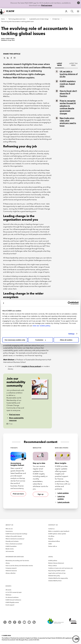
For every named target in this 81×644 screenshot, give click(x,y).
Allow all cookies (66, 340)
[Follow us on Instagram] (19, 622)
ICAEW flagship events (12, 602)
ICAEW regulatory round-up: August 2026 (68, 83)
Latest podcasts (63, 502)
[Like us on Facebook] (14, 622)
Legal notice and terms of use (56, 573)
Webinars (8, 595)
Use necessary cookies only (15, 340)
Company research (11, 568)
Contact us (51, 528)
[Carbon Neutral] (56, 621)
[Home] (8, 11)
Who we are (9, 528)
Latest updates (63, 493)
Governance (9, 531)
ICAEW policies (52, 560)
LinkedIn (8, 58)
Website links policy (54, 575)
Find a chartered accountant (14, 544)
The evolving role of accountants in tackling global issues (17, 21)
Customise (39, 340)
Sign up (40, 494)
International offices (54, 541)
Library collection (11, 573)
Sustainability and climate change (39, 19)
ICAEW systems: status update (57, 533)
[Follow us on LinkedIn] (9, 622)
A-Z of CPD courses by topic (14, 592)
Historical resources (11, 570)
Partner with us (52, 546)
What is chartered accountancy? (15, 539)
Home (3, 19)
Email (14, 58)
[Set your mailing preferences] (29, 622)
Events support (10, 605)
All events (8, 590)
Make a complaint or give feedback (58, 531)
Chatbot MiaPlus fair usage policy (58, 578)
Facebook (11, 58)
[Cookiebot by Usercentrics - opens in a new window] (69, 303)
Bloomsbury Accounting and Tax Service (17, 560)
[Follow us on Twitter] (5, 622)
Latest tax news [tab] (73, 64)
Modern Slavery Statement (56, 563)
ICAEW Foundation (11, 546)
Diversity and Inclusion (12, 541)
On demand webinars (12, 597)
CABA (50, 544)
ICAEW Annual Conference (13, 600)
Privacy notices (52, 565)
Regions (50, 539)
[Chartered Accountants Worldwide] (73, 621)
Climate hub (55, 19)
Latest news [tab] (59, 64)
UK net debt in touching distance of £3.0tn (69, 74)
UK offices (51, 536)
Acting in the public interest (14, 536)
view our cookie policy (41, 325)
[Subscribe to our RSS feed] (34, 622)
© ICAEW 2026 (6, 635)
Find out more (46, 5)
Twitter (4, 58)
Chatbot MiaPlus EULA (54, 580)
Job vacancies (10, 551)
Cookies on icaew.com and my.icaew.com (60, 568)
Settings (71, 334)
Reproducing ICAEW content (56, 570)
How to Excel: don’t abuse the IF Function (68, 93)
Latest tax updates (61, 497)
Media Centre (10, 549)
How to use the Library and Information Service (19, 565)
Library (8, 563)
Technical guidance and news (16, 19)
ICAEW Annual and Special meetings (16, 533)
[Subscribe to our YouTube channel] (24, 622)
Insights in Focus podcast (31, 366)
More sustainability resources (16, 419)
